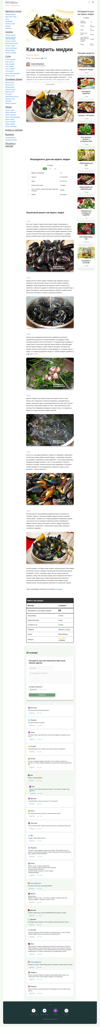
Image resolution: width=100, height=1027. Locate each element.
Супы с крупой (9, 66)
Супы (8, 56)
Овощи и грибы (9, 87)
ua (89, 2)
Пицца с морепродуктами (12, 117)
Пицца (8, 107)
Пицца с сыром (9, 110)
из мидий (59, 589)
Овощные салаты (10, 35)
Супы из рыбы (9, 71)
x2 (50, 168)
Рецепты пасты (9, 84)
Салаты (9, 32)
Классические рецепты (12, 96)
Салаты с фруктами (11, 48)
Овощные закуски (10, 14)
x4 (55, 168)
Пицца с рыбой (9, 119)
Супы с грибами (10, 68)
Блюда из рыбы (9, 91)
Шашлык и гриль (10, 98)
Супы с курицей (9, 64)
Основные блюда (13, 79)
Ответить (32, 713)
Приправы (8, 28)
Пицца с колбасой (10, 112)
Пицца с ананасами (11, 126)
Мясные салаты (10, 50)
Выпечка (9, 134)
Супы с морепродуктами (12, 73)
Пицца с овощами (10, 114)
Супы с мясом (9, 61)
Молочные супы (10, 75)
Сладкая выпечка (10, 137)
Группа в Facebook (33, 1014)
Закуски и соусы (13, 11)
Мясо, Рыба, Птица (10, 16)
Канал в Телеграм (44, 1014)
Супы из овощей (10, 59)
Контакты (66, 1014)
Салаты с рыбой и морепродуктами (10, 38)
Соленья (7, 26)
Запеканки (8, 101)
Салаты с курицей (10, 41)
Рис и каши (8, 94)
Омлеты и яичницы (10, 103)
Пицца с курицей (10, 124)
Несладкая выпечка (11, 139)
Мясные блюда (9, 82)
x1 (44, 168)
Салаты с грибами (10, 52)
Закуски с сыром (10, 23)
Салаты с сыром (10, 45)
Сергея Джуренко (11, 2)
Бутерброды (8, 21)
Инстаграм (55, 1014)
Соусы (7, 19)
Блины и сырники (13, 130)
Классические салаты (11, 43)
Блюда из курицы (10, 89)
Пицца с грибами (10, 121)
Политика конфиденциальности (50, 1019)
